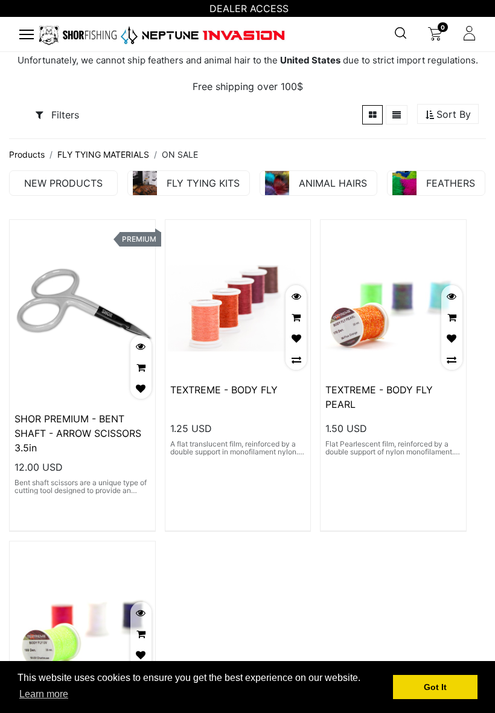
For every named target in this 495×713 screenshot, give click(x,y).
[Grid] (372, 114)
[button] (448, 114)
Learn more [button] (43, 694)
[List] (396, 114)
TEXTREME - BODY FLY (224, 390)
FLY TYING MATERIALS (103, 154)
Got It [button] (435, 687)
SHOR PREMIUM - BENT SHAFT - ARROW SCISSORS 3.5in (77, 433)
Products (27, 154)
